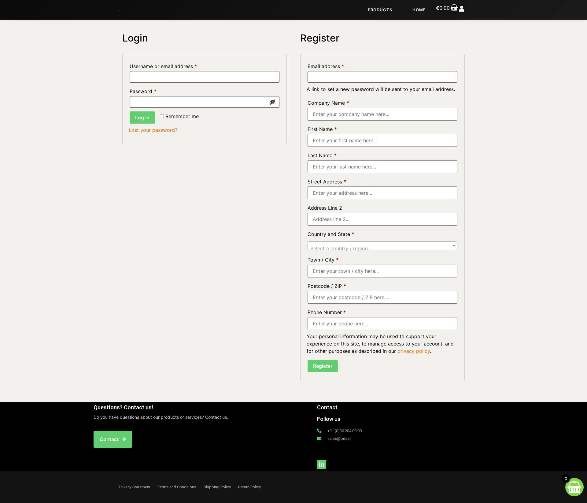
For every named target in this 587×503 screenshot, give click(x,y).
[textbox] (382, 248)
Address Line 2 (326, 208)
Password (153, 90)
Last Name (322, 155)
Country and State (331, 234)
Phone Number (327, 312)
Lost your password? (153, 130)
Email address (336, 65)
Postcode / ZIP (327, 286)
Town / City (323, 260)
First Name (322, 129)
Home (419, 9)
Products (380, 9)
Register (322, 366)
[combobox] (382, 245)
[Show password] (272, 102)
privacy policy (413, 351)
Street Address (327, 182)
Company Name (328, 103)
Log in (142, 117)
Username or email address (173, 65)
